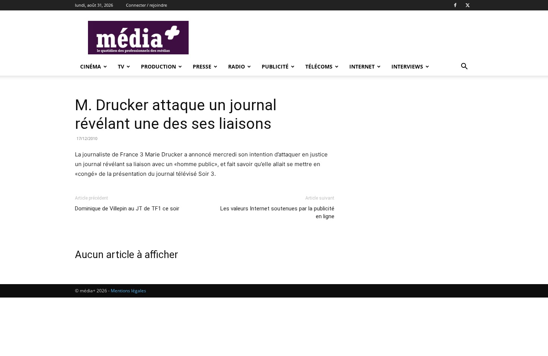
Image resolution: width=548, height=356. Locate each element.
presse (202, 66)
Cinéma (90, 66)
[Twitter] (467, 5)
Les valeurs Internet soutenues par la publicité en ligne (277, 212)
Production (158, 66)
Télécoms (319, 66)
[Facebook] (455, 5)
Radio (236, 66)
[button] (464, 67)
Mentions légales (128, 290)
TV (121, 66)
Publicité (275, 66)
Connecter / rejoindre (146, 5)
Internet (362, 66)
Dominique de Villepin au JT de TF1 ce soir (127, 208)
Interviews (407, 66)
